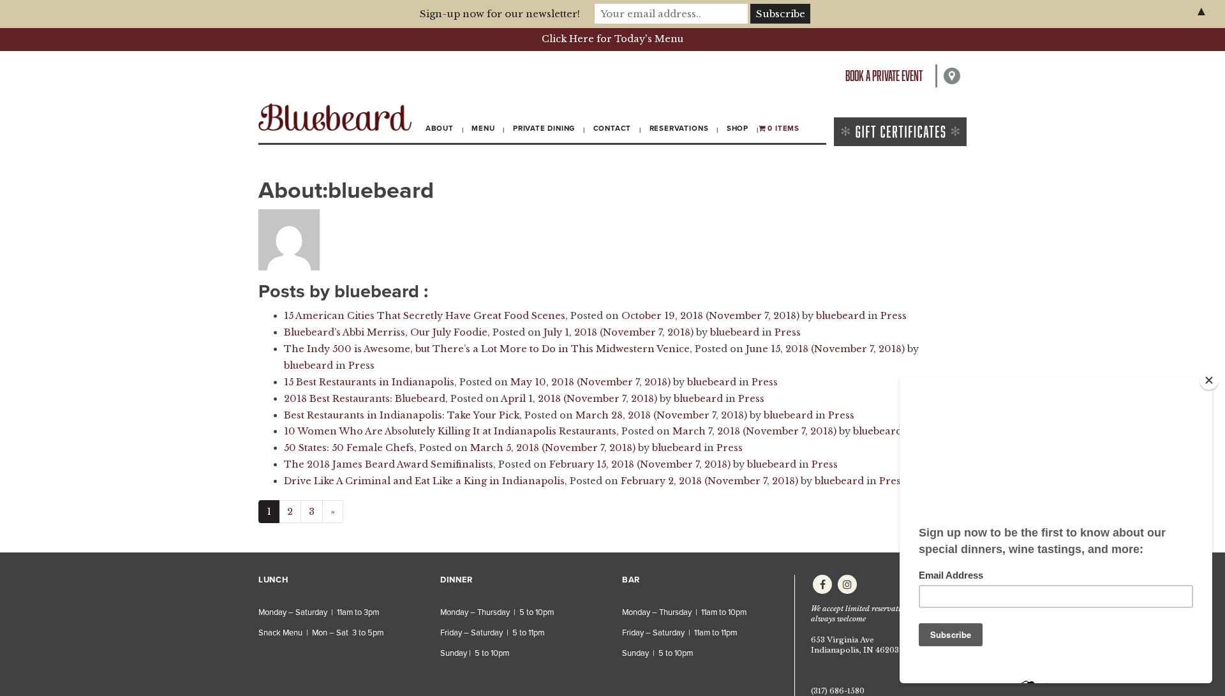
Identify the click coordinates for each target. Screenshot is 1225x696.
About (440, 128)
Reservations (679, 128)
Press (893, 316)
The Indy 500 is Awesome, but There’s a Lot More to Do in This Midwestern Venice (487, 349)
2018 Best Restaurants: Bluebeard (364, 398)
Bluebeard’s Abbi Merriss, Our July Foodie (385, 332)
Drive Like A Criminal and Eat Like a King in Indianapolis (424, 481)
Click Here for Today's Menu (612, 39)
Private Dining (544, 128)
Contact (612, 128)
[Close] (1209, 380)
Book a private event (884, 76)
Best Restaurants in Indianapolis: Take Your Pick (401, 415)
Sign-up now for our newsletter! (500, 14)
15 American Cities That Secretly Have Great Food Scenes (424, 316)
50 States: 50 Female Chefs (349, 448)
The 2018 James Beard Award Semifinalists (388, 464)
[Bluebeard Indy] (335, 117)
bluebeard (840, 316)
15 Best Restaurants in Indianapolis (369, 382)
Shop (737, 128)
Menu (482, 128)
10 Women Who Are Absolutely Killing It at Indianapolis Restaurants (450, 431)
